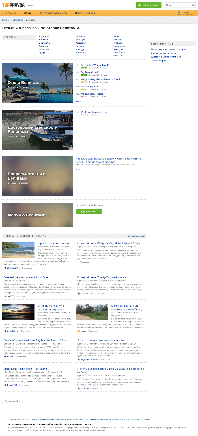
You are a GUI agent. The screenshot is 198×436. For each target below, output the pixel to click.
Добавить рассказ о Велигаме (166, 56)
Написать (90, 211)
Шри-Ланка (80, 165)
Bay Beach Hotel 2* (90, 72)
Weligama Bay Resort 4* (93, 93)
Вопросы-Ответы (85, 13)
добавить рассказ (136, 236)
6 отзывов (104, 82)
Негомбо (116, 36)
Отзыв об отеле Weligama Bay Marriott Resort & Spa (108, 243)
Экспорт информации (82, 419)
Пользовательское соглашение (137, 419)
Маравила (81, 52)
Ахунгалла (44, 36)
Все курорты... (118, 56)
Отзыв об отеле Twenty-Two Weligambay (101, 277)
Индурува (81, 39)
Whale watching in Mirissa (94, 112)
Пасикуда (117, 39)
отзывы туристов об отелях (32, 424)
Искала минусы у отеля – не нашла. (26, 368)
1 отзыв (104, 75)
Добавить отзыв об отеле (163, 53)
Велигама (90, 165)
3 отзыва (103, 68)
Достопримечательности (53, 13)
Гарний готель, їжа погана (53, 243)
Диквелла (80, 36)
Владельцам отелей (62, 419)
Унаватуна (117, 49)
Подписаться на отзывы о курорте (168, 49)
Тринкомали (118, 46)
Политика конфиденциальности (107, 419)
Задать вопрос (158, 60)
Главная (11, 13)
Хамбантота (118, 52)
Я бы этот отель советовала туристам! (101, 340)
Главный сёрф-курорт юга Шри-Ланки (27, 277)
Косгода (80, 49)
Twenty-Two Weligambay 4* (95, 65)
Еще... (78, 101)
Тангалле (117, 43)
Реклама (48, 419)
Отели (27, 13)
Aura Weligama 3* (90, 86)
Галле (42, 52)
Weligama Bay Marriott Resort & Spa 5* (101, 79)
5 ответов (131, 165)
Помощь (39, 419)
